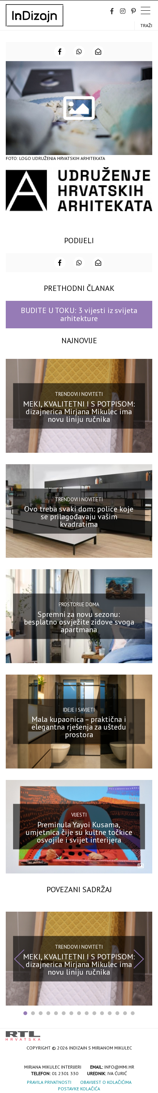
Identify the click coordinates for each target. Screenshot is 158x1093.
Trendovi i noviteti (79, 394)
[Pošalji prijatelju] (98, 51)
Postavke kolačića (79, 1088)
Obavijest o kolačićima (106, 1082)
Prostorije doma (79, 604)
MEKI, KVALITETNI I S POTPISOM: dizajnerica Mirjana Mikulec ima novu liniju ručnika (79, 411)
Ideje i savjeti (79, 710)
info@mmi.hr (119, 1067)
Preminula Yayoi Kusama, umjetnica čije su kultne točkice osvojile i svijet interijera (79, 832)
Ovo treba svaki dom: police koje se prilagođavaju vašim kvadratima (78, 516)
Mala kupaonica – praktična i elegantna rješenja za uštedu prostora (78, 726)
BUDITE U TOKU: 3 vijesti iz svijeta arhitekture (79, 314)
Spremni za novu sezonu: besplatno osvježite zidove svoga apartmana (79, 621)
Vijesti (79, 815)
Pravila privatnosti (49, 1082)
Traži (146, 25)
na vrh (144, 1033)
